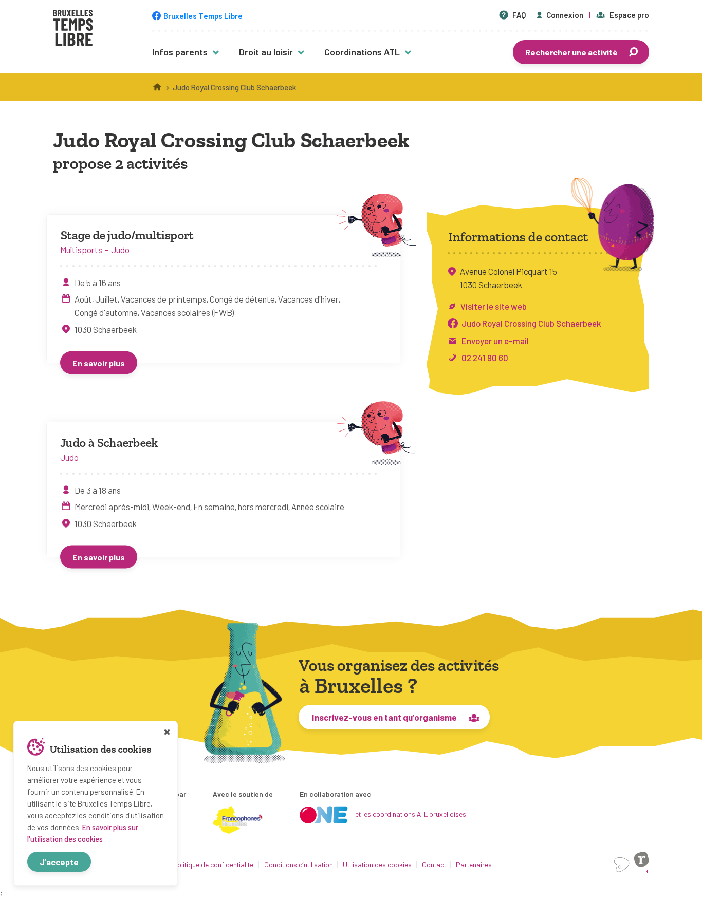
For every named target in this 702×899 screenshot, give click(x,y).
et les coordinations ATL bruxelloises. (411, 814)
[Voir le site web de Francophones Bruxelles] (238, 820)
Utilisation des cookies (377, 864)
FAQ (519, 15)
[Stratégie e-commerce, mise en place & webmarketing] (622, 864)
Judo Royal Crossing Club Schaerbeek (531, 323)
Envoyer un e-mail (495, 340)
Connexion (564, 15)
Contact (434, 864)
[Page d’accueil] (157, 87)
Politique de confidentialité (213, 864)
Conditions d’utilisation (298, 864)
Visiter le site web (493, 306)
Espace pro (629, 15)
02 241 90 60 (484, 357)
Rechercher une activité (571, 52)
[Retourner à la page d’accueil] (73, 29)
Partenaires (474, 864)
